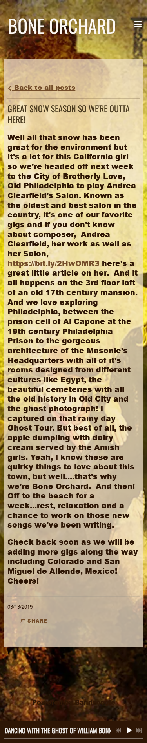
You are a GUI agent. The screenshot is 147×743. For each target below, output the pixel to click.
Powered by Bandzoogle (73, 702)
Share (37, 620)
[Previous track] (118, 730)
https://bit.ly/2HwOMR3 (54, 263)
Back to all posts (43, 87)
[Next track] (138, 730)
